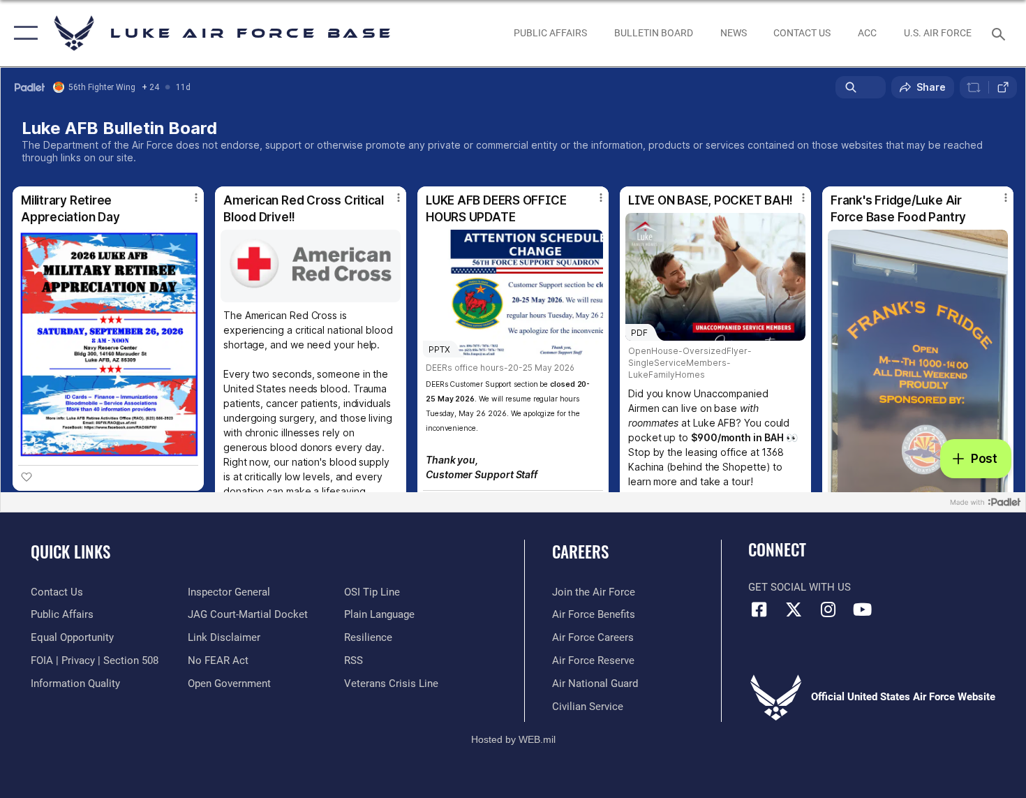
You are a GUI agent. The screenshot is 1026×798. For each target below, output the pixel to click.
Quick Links (70, 551)
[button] (22, 33)
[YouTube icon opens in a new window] (862, 609)
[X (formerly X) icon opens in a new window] (793, 609)
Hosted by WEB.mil (513, 739)
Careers (580, 551)
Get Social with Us (799, 587)
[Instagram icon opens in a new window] (827, 609)
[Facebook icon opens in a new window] (758, 609)
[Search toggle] (1000, 32)
